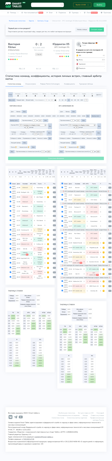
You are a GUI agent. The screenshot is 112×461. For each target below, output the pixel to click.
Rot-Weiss (40, 267)
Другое (98, 95)
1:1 (54, 187)
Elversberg (25, 211)
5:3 (110, 207)
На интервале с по (42, 100)
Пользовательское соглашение (69, 415)
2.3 (55, 69)
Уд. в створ (54, 94)
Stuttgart (25, 192)
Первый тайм (20, 100)
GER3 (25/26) (14, 230)
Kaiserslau (40, 202)
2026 (83, 116)
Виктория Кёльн (14, 45)
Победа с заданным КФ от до (37, 133)
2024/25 (48, 116)
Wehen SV (40, 253)
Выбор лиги (14, 120)
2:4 (110, 195)
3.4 (38, 69)
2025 (53, 116)
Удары (84, 94)
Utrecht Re (94, 226)
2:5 (54, 197)
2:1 (54, 253)
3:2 (54, 272)
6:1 (110, 233)
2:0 (54, 249)
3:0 (110, 274)
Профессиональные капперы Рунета (97, 419)
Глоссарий (100, 413)
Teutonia (77, 238)
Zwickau (93, 291)
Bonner (40, 225)
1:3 (54, 192)
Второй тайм (30, 100)
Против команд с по (30, 120)
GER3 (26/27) (14, 192)
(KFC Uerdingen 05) (61, 47)
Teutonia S (77, 195)
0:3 (54, 206)
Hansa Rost (25, 263)
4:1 (54, 225)
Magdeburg (94, 247)
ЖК (26, 94)
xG (92, 94)
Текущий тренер (16, 143)
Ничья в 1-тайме (42, 138)
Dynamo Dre (94, 262)
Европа (31, 21)
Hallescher (77, 281)
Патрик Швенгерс (88, 43)
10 (62, 100)
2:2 (110, 200)
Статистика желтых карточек (77, 418)
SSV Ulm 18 (25, 239)
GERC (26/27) (14, 187)
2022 (24, 116)
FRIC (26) (13, 202)
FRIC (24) (65, 195)
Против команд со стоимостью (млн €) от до (31, 151)
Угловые (17, 94)
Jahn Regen (39, 197)
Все (24, 111)
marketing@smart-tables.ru (43, 437)
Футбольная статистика (17, 21)
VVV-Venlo (94, 200)
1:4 (54, 216)
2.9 (22, 69)
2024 (42, 116)
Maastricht (40, 216)
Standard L (25, 206)
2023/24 (37, 116)
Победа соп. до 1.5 (23, 133)
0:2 (54, 211)
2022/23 (30, 116)
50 (78, 100)
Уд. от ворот (73, 94)
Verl (25, 249)
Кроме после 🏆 (24, 147)
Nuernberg (40, 187)
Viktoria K (25, 187)
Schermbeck (93, 221)
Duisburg (25, 230)
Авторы (85, 415)
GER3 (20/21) (66, 243)
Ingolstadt (25, 258)
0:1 (54, 277)
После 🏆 (14, 147)
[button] (88, 5)
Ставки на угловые (97, 415)
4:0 (110, 212)
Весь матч (12, 100)
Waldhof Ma (77, 243)
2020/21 (12, 116)
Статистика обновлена (56, 158)
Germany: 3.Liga (42, 21)
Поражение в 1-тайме (29, 138)
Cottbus (39, 244)
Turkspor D (77, 207)
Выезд (18, 111)
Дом (12, 111)
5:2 (110, 216)
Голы (10, 95)
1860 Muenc (40, 277)
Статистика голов (58, 418)
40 (75, 100)
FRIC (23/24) (66, 216)
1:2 (54, 202)
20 (68, 100)
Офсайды (35, 94)
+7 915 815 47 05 (28, 439)
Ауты (63, 94)
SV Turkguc (77, 269)
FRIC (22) (65, 233)
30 (72, 100)
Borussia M (77, 212)
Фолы (44, 94)
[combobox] (47, 5)
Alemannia (40, 234)
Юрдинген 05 (61, 44)
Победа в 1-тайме (15, 138)
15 (65, 100)
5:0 (54, 220)
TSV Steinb (40, 220)
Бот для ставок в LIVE (86, 413)
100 (81, 100)
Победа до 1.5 (13, 133)
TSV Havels (25, 272)
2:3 (54, 263)
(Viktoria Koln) (13, 50)
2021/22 (19, 116)
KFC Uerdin (94, 187)
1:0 (110, 238)
